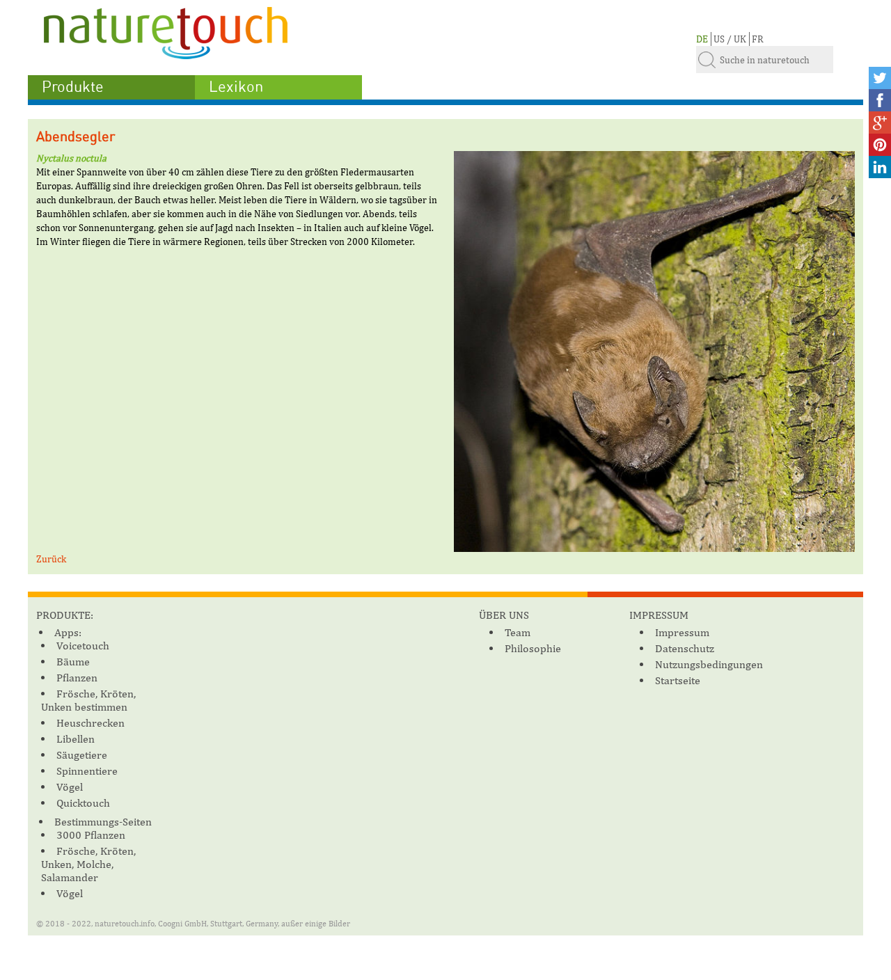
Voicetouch (82, 645)
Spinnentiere (87, 770)
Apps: (67, 632)
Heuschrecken (90, 722)
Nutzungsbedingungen (709, 664)
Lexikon (236, 87)
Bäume (73, 661)
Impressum (682, 632)
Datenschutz (684, 648)
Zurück (51, 558)
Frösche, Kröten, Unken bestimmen (88, 700)
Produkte (73, 87)
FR (758, 39)
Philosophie (533, 648)
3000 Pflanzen (90, 834)
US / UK (729, 39)
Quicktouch (83, 802)
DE (702, 39)
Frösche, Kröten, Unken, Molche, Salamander (88, 864)
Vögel (69, 786)
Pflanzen (76, 677)
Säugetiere (81, 754)
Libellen (75, 738)
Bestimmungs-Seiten (103, 821)
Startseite (677, 680)
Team (517, 632)
